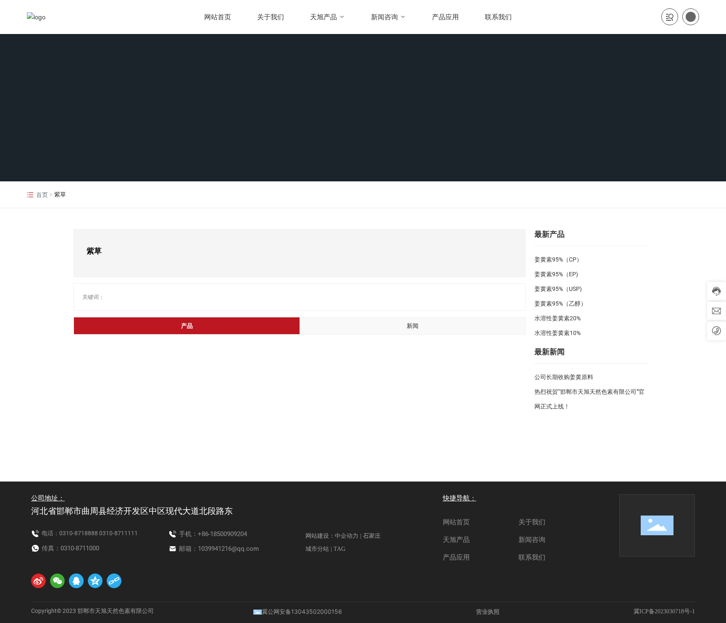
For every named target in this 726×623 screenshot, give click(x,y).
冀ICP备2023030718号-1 (664, 611)
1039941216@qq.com (228, 548)
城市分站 (317, 549)
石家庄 (372, 536)
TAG (339, 549)
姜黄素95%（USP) (558, 288)
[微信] (57, 580)
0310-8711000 (79, 548)
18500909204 (228, 534)
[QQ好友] (76, 580)
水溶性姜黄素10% (557, 333)
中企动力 (346, 536)
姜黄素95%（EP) (556, 274)
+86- (204, 534)
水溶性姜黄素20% (557, 318)
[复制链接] (114, 580)
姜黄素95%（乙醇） (560, 303)
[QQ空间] (95, 580)
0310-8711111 (118, 533)
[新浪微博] (38, 580)
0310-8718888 (78, 533)
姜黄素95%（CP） (558, 259)
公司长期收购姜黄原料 (563, 377)
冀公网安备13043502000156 (302, 611)
